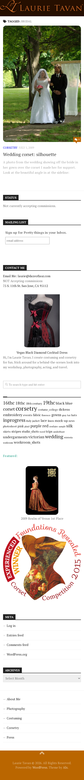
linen (51, 421)
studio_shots (30, 431)
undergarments (15, 437)
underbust (59, 431)
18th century (34, 403)
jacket (36, 421)
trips (49, 431)
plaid (27, 426)
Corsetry (13, 728)
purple (36, 425)
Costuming (14, 718)
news (72, 421)
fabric (37, 415)
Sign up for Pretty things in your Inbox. (36, 232)
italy (28, 421)
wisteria (68, 437)
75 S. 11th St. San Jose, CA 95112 (25, 286)
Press (10, 737)
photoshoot (10, 426)
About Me (13, 699)
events (27, 415)
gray (64, 415)
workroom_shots (27, 442)
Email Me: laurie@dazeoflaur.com (26, 276)
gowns (56, 415)
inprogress (14, 420)
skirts (7, 431)
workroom (8, 442)
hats (74, 415)
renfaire (53, 426)
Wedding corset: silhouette (29, 154)
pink (21, 426)
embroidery (12, 414)
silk (69, 426)
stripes (16, 431)
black (60, 403)
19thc (49, 402)
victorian (36, 436)
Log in (11, 626)
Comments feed (17, 645)
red (45, 426)
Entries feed (15, 635)
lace (44, 420)
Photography (16, 709)
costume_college (48, 409)
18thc (20, 403)
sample (62, 426)
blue (69, 403)
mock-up (61, 420)
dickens (64, 409)
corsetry (10, 147)
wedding (54, 436)
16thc (9, 403)
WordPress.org (17, 654)
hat (69, 415)
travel (42, 431)
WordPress (39, 767)
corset (9, 409)
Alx (65, 767)
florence (46, 415)
